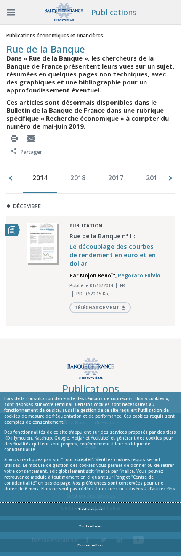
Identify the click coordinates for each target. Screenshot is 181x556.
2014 (40, 177)
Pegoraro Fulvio (139, 275)
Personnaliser (90, 545)
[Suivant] (170, 178)
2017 (115, 177)
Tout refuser (90, 526)
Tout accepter (90, 509)
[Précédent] (10, 178)
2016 (153, 177)
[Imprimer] (14, 138)
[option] (42, 178)
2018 (77, 177)
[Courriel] (31, 138)
